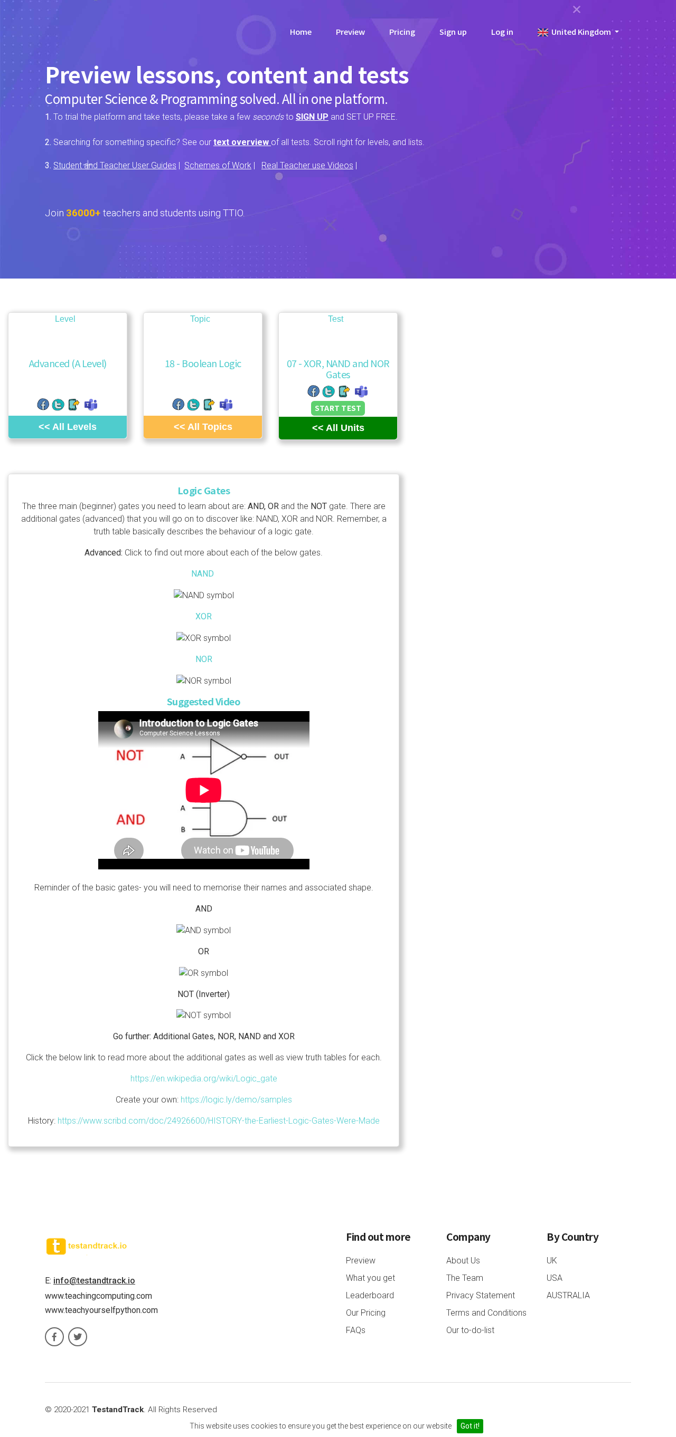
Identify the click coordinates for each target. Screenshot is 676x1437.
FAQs (355, 1330)
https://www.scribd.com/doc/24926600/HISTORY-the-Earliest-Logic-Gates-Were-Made (219, 1121)
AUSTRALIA (568, 1295)
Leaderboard (370, 1295)
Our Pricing (366, 1313)
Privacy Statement (480, 1295)
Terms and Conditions (486, 1313)
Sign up (453, 31)
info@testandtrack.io (94, 1281)
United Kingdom (580, 31)
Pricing (402, 31)
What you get (370, 1278)
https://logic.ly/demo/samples (236, 1100)
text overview (242, 142)
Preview (350, 31)
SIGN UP (312, 117)
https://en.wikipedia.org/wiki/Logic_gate (203, 1079)
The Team (464, 1278)
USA (554, 1278)
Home (301, 31)
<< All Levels (68, 426)
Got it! (470, 1426)
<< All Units (338, 428)
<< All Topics (203, 426)
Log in (502, 31)
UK (552, 1261)
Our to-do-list (470, 1330)
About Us (463, 1261)
